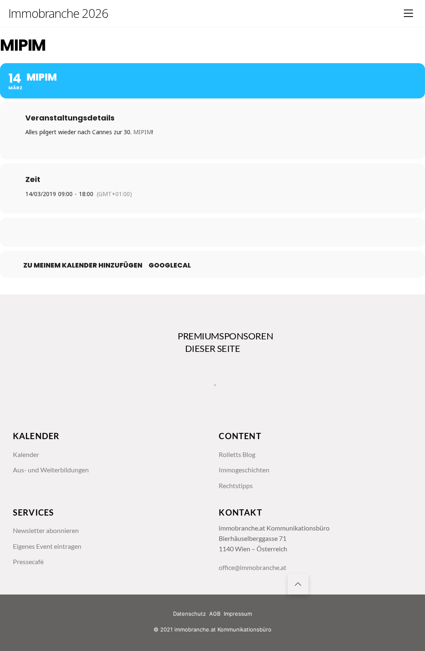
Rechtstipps (236, 485)
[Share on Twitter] (191, 232)
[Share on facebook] (171, 232)
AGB (214, 613)
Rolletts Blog (237, 454)
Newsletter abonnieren (46, 530)
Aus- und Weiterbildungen (51, 470)
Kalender (26, 454)
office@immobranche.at (252, 567)
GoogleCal (170, 265)
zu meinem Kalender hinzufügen (82, 265)
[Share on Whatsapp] (233, 232)
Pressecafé (28, 561)
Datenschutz (189, 613)
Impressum (238, 613)
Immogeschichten (244, 470)
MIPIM (142, 132)
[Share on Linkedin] (212, 232)
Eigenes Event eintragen (47, 546)
